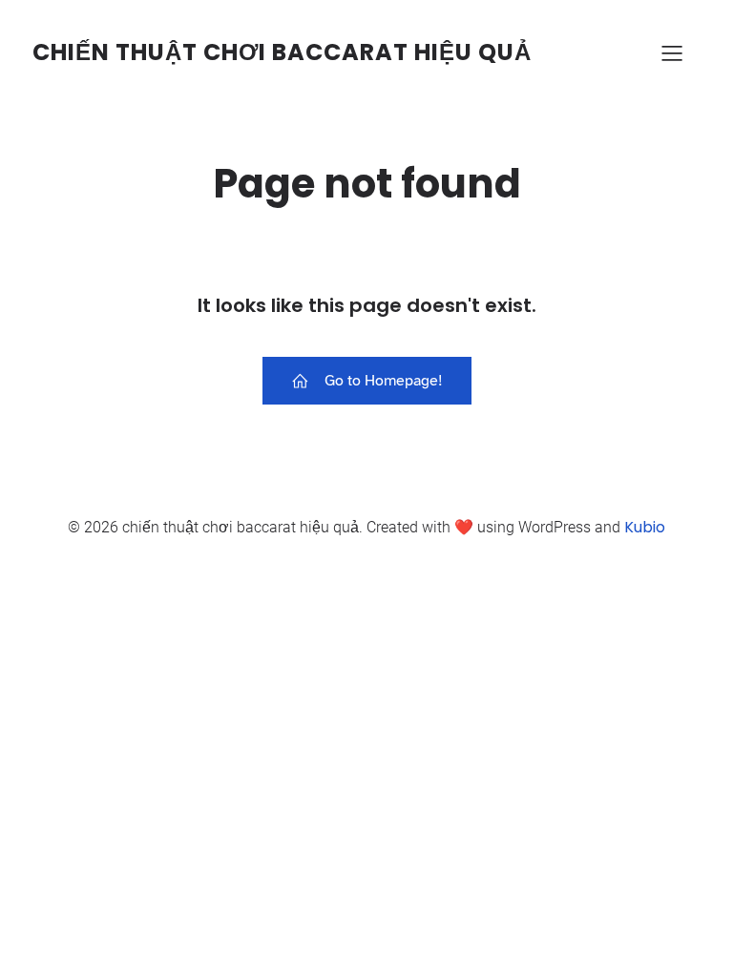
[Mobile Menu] (672, 52)
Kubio (644, 527)
